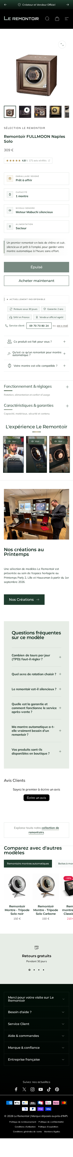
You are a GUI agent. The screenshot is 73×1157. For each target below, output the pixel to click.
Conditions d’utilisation (25, 1127)
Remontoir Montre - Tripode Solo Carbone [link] (45, 910)
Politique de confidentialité (51, 1122)
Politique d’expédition (48, 1127)
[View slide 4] (43, 969)
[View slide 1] (29, 969)
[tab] (28, 864)
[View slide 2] (34, 969)
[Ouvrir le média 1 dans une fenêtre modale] (62, 44)
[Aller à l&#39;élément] (10, 112)
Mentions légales (52, 1131)
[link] (17, 887)
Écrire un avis (36, 798)
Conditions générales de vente (27, 1131)
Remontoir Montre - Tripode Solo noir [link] (17, 910)
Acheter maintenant (36, 281)
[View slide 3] (39, 969)
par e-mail (62, 325)
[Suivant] (67, 4)
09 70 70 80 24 (39, 325)
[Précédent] (5, 4)
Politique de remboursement (22, 1122)
